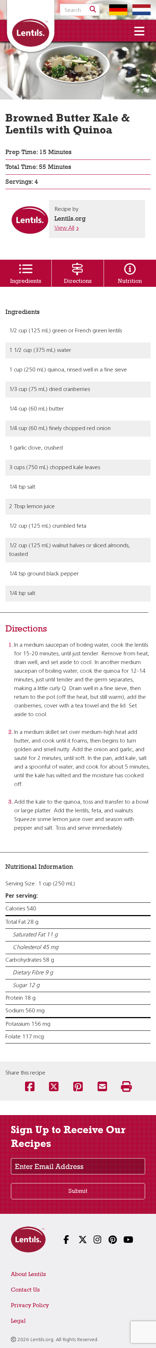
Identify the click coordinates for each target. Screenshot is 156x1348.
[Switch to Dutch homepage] (140, 9)
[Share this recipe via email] (102, 1087)
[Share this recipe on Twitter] (54, 1087)
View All (64, 228)
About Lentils (28, 1274)
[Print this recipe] (126, 1087)
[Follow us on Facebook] (63, 1240)
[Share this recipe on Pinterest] (78, 1087)
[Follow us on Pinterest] (107, 1240)
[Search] (93, 10)
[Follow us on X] (77, 1240)
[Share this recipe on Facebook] (29, 1087)
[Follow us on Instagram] (93, 1240)
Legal (18, 1320)
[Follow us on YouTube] (122, 1240)
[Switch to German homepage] (116, 9)
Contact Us (25, 1289)
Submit (78, 1190)
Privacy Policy (30, 1305)
